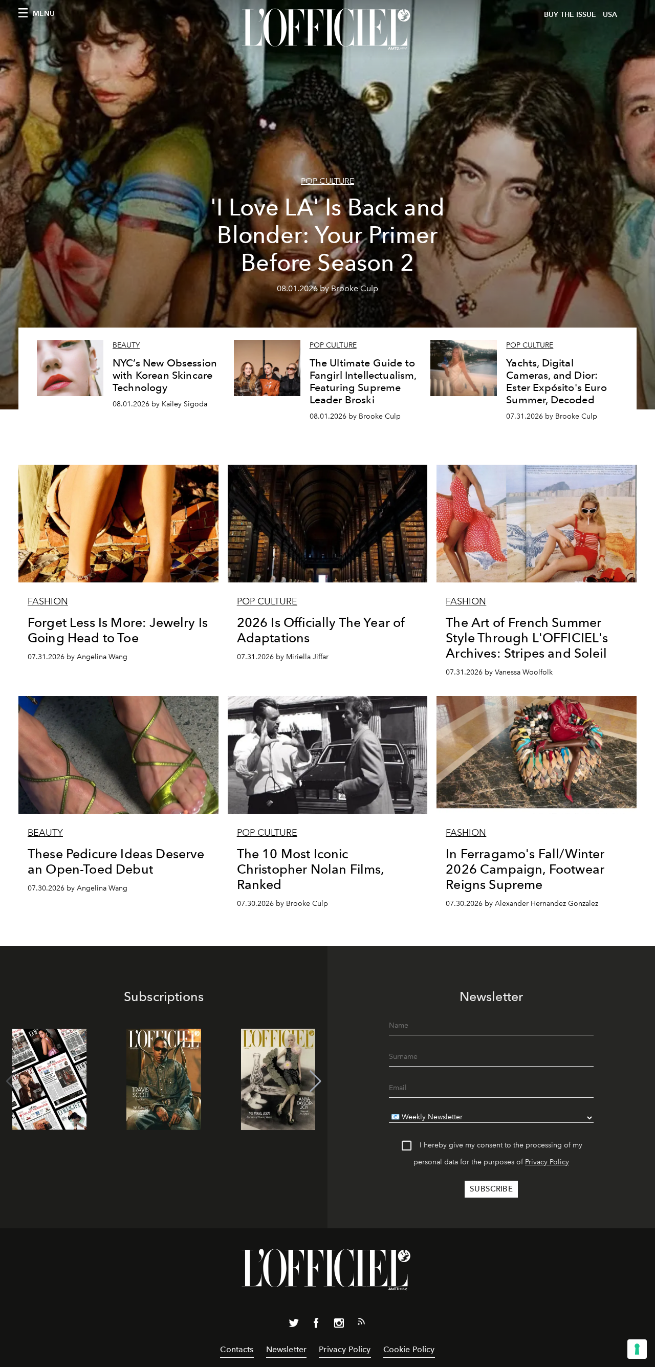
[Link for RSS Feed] (361, 1323)
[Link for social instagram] (339, 1325)
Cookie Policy (409, 1349)
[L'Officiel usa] (327, 29)
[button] (315, 1081)
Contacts (236, 1349)
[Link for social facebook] (316, 1325)
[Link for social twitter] (294, 1325)
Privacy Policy (547, 1162)
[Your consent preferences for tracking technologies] (637, 1349)
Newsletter (286, 1349)
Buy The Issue (570, 14)
